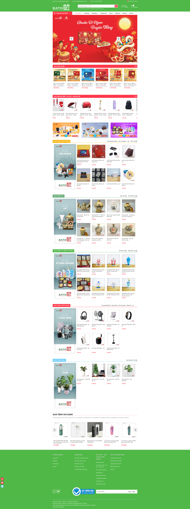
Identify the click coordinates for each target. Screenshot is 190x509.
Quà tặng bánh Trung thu (102, 83)
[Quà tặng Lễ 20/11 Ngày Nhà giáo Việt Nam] (88, 75)
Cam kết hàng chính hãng (80, 469)
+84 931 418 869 (98, 1)
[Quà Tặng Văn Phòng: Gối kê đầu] (128, 175)
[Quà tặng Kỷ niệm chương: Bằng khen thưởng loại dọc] (83, 261)
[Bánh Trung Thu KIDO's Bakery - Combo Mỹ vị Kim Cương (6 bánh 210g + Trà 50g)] (59, 75)
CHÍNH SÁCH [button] (78, 455)
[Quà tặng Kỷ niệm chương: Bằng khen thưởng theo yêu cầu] (83, 284)
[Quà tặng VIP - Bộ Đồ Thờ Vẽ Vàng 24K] (83, 206)
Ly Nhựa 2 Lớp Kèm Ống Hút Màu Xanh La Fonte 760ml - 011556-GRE (128, 442)
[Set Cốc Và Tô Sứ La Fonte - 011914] (116, 75)
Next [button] (118, 39)
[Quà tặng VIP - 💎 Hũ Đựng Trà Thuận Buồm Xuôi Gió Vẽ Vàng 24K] (83, 229)
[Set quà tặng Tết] (74, 75)
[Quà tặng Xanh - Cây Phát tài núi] (113, 370)
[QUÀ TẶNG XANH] (65, 386)
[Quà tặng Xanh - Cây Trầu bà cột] (98, 370)
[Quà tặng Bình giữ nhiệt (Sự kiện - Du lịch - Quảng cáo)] (74, 105)
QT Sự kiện (85, 8)
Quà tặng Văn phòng (101, 469)
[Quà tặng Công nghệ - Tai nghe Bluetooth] (83, 315)
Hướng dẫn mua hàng (116, 458)
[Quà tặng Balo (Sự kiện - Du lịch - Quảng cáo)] (88, 105)
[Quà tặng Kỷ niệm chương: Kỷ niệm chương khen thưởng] (98, 261)
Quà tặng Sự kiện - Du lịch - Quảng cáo (67, 96)
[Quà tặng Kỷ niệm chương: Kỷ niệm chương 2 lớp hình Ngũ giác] (128, 261)
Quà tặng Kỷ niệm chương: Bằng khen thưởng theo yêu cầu (83, 295)
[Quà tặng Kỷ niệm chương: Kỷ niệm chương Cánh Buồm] (113, 261)
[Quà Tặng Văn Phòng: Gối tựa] (128, 151)
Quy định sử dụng (78, 463)
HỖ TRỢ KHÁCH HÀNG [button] (117, 455)
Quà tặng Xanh (99, 481)
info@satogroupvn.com (81, 1)
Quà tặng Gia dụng (100, 484)
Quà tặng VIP (99, 472)
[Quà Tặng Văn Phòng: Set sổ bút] (98, 175)
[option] (95, 38)
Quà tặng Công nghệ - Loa (98, 348)
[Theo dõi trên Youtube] (58, 491)
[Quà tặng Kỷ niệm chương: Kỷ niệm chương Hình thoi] (98, 284)
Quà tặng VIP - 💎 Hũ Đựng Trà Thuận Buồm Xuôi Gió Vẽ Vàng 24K (83, 240)
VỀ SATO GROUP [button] (58, 455)
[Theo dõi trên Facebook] (54, 491)
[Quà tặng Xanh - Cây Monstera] (128, 370)
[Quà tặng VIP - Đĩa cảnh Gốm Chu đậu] (128, 229)
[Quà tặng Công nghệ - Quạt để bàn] (98, 315)
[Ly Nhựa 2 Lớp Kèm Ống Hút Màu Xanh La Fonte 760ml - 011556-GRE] (129, 430)
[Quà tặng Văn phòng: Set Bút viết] (83, 175)
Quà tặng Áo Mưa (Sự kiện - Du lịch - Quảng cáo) (115, 115)
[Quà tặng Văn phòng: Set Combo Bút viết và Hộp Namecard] (83, 151)
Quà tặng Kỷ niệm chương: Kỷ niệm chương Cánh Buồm (113, 271)
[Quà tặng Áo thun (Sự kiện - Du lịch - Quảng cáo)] (102, 105)
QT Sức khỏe (101, 8)
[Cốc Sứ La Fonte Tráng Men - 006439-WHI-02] (130, 75)
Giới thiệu (55, 460)
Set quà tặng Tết (71, 83)
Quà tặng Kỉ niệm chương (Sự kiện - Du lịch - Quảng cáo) (59, 115)
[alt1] (66, 130)
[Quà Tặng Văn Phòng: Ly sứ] (113, 175)
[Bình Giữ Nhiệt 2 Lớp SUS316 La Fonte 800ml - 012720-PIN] (95, 430)
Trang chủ (55, 458)
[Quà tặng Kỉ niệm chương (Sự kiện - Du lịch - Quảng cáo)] (59, 105)
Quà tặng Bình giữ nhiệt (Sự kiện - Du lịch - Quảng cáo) (74, 115)
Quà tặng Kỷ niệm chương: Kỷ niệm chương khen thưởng (98, 271)
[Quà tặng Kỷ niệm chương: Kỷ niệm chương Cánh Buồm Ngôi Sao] (128, 284)
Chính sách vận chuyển (80, 460)
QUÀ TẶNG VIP (58, 196)
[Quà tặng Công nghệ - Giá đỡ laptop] (113, 315)
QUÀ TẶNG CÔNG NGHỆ (61, 305)
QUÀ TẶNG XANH (59, 360)
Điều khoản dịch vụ (115, 466)
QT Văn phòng (91, 8)
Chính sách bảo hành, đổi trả (81, 458)
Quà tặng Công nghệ (101, 478)
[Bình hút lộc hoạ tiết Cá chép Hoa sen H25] (98, 229)
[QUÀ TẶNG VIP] (65, 222)
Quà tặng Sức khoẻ (101, 475)
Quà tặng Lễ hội (59, 66)
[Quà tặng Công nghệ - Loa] (98, 339)
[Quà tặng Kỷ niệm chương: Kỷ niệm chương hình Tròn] (113, 284)
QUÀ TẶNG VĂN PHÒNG (61, 141)
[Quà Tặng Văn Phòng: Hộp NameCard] (113, 151)
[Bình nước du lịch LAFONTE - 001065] (130, 105)
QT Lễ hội (80, 8)
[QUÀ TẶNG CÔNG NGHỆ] (65, 331)
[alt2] (95, 130)
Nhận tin (130, 491)
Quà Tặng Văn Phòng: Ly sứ (113, 183)
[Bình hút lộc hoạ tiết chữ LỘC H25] (113, 229)
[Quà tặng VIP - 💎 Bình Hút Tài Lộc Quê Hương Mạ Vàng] (98, 206)
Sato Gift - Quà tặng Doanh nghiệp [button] (101, 457)
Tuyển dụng (55, 463)
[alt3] (124, 130)
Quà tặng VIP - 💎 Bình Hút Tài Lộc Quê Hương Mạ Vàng (98, 216)
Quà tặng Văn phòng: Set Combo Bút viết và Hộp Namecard (83, 162)
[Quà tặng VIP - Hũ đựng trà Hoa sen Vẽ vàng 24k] (128, 206)
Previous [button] (71, 39)
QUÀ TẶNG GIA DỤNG (63, 414)
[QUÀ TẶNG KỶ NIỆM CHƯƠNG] (65, 276)
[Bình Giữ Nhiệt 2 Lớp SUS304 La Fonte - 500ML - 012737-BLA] (61, 430)
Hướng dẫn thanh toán (116, 460)
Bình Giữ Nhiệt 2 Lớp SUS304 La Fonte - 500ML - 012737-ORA (77, 442)
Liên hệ (54, 466)
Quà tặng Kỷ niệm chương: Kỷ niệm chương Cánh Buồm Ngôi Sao (128, 295)
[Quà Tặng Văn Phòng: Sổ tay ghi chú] (98, 151)
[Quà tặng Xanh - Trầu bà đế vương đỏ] (83, 370)
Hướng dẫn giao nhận (116, 463)
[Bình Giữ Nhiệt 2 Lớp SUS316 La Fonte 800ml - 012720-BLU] (112, 430)
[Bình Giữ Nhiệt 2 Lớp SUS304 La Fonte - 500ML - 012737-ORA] (78, 430)
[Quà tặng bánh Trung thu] (102, 75)
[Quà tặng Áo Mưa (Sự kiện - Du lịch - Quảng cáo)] (116, 105)
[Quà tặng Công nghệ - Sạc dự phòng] (83, 339)
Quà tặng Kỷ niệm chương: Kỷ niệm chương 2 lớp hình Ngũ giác (128, 271)
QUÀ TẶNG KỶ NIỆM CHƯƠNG (63, 250)
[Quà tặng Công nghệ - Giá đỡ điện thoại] (113, 339)
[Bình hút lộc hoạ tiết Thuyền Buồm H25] (113, 206)
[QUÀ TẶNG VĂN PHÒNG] (65, 167)
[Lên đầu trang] (187, 500)
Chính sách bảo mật (79, 466)
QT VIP (95, 8)
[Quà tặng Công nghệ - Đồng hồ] (128, 315)
